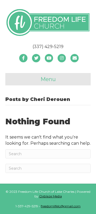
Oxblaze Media (50, 196)
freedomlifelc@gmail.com (61, 206)
